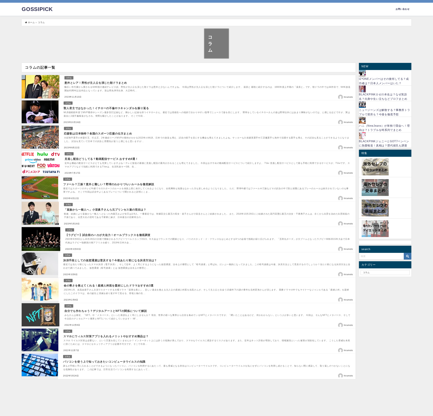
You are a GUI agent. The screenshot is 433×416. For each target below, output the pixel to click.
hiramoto (348, 97)
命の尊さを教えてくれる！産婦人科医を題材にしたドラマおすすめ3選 (109, 285)
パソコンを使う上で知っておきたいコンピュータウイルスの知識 (104, 361)
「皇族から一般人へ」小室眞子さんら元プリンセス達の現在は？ (109, 209)
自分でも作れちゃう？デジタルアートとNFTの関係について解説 (105, 310)
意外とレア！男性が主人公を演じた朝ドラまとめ (95, 82)
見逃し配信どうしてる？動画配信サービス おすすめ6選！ (101, 158)
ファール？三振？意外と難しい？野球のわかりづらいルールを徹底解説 (109, 184)
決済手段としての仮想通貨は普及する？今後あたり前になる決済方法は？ (110, 260)
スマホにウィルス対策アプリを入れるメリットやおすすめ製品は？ (106, 336)
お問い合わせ (403, 9)
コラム (69, 77)
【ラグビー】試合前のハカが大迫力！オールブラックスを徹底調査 (109, 235)
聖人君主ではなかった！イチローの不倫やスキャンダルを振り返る (106, 108)
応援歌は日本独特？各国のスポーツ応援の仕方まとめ (98, 133)
